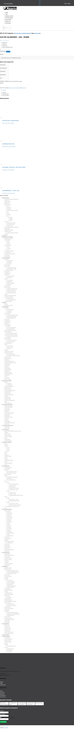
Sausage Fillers (7, 287)
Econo (8, 491)
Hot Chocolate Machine (9, 251)
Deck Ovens (7, 221)
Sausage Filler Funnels (11, 291)
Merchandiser (7, 421)
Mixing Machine (7, 439)
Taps (5, 507)
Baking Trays (7, 200)
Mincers (6, 278)
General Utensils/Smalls (9, 541)
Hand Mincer (9, 281)
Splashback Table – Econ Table (15, 505)
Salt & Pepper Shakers (9, 460)
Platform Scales (8, 629)
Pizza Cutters (7, 556)
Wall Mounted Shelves (11, 480)
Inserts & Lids (7, 544)
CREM (8, 246)
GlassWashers (7, 393)
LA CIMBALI (9, 248)
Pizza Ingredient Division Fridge (10, 601)
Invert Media (6, 727)
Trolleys (6, 647)
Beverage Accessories (9, 238)
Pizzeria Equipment (5, 552)
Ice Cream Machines (8, 593)
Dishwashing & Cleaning (6, 380)
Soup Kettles (7, 375)
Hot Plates (7, 420)
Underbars (7, 611)
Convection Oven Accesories (12, 336)
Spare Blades (9, 262)
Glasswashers (9, 385)
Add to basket (2, 51)
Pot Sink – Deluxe (12, 485)
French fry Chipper (8, 436)
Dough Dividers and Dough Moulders (11, 227)
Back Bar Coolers (8, 568)
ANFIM (8, 241)
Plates (6, 457)
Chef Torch (9, 514)
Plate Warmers (7, 368)
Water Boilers (7, 256)
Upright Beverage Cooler (11, 573)
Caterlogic (9, 209)
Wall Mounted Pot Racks (11, 473)
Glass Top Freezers (10, 583)
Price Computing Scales (9, 632)
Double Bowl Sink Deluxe (13, 484)
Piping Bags (9, 527)
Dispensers (7, 411)
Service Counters (8, 474)
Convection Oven (8, 204)
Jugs (5, 453)
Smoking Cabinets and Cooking (10, 295)
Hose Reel (6, 396)
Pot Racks (6, 470)
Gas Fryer (9, 348)
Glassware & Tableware (6, 442)
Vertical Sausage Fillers (11, 292)
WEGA (8, 249)
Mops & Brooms (8, 397)
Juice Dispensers (8, 598)
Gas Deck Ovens (10, 225)
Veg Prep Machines (8, 440)
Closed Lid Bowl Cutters (11, 267)
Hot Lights (7, 418)
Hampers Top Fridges (8, 590)
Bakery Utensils (8, 510)
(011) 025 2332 (9, 3)
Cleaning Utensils (8, 538)
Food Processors (5, 429)
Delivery (1, 691)
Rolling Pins (9, 528)
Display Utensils (8, 414)
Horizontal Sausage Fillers (12, 288)
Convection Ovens (8, 332)
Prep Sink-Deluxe (12, 487)
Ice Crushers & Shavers (9, 594)
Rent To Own (8, 19)
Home (6, 12)
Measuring (9, 520)
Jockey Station (7, 468)
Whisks (8, 534)
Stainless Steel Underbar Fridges (13, 614)
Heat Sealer (7, 274)
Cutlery (6, 446)
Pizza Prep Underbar (8, 563)
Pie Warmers (7, 365)
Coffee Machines (8, 245)
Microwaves (7, 359)
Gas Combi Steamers (10, 329)
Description (4, 90)
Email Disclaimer (3, 695)
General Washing (8, 392)
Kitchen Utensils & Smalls (7, 509)
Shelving (6, 644)
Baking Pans (9, 512)
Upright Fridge (7, 616)
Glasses (6, 452)
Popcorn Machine (8, 369)
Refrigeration (5, 566)
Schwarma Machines (8, 373)
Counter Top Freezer (11, 581)
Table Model (9, 263)
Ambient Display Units (9, 406)
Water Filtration (8, 403)
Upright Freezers (10, 587)
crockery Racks (7, 637)
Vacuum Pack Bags (10, 298)
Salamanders (17, 33)
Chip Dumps (7, 323)
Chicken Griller (7, 322)
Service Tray (7, 551)
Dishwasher (9, 383)
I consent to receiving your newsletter (7, 717)
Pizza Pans (6, 562)
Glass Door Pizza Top (11, 604)
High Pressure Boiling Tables (12, 315)
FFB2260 (13, 168)
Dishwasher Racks (8, 389)
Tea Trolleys (9, 651)
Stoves (6, 376)
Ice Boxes (6, 591)
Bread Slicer (7, 203)
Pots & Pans (7, 548)
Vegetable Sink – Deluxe (13, 489)
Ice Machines (7, 595)
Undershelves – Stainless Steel (13, 506)
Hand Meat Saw (7, 273)
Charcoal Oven (7, 320)
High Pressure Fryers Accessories (13, 355)
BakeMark (9, 207)
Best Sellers (4, 235)
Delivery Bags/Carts (8, 639)
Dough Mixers (7, 228)
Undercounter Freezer (11, 586)
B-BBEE (1, 683)
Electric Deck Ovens (10, 224)
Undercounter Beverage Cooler (13, 572)
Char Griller (7, 319)
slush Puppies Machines (9, 608)
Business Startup (9, 16)
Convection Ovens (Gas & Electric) (11, 334)
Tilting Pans (7, 378)
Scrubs (6, 401)
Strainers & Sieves (10, 533)
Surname (3, 68)
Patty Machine (7, 285)
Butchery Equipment (6, 258)
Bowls (6, 443)
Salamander (37, 33)
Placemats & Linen (8, 456)
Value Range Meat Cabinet (9, 619)
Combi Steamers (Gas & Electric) (10, 330)
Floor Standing (10, 260)
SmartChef (9, 214)
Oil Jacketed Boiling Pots (9, 361)
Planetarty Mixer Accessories (12, 232)
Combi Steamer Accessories (12, 333)
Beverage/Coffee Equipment (7, 237)
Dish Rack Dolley (8, 387)
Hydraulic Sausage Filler (11, 290)
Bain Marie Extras (10, 309)
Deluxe (8, 482)
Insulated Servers (8, 642)
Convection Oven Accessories (12, 210)
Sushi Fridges (7, 609)
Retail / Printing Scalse (9, 633)
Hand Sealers (9, 277)
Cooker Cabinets (8, 337)
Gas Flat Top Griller (10, 341)
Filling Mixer (7, 271)
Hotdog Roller (7, 357)
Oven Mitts (9, 526)
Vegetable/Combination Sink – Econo (16, 495)
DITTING (8, 242)
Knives (8, 449)
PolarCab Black (7, 607)
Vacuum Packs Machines (11, 299)
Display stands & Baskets (9, 413)
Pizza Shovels (7, 565)
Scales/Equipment (5, 623)
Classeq (6, 382)
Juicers (6, 438)
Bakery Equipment (5, 197)
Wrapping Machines (8, 301)
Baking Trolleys (8, 202)
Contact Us (7, 21)
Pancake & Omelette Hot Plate (10, 362)
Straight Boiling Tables (11, 318)
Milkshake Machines (8, 600)
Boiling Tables (7, 313)
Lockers (6, 643)
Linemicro (11, 218)
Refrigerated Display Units (10, 422)
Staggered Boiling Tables (11, 316)
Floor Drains (7, 426)
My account (8, 23)
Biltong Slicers (7, 265)
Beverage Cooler (8, 569)
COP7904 (8, 145)
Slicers (6, 294)
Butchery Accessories (9, 270)
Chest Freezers (10, 580)
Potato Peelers (10, 542)
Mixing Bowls (9, 521)
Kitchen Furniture (5, 466)
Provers (6, 234)
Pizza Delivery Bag (8, 558)
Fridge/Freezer (7, 588)
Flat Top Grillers (8, 339)
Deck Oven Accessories (11, 223)
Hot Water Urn (7, 252)
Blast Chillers (7, 574)
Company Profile (3, 684)
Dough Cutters (9, 517)
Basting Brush (9, 513)
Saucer (6, 461)
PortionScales (7, 630)
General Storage (8, 640)
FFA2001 (10, 121)
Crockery (6, 445)
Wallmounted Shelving (11, 646)
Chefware (4, 302)
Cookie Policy (2, 694)
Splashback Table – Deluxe (14, 500)
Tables (6, 496)
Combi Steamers (8, 325)
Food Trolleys (9, 650)
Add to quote (8, 51)
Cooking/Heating (26, 33)
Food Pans (6, 540)
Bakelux (10, 217)
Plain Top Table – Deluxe (13, 499)
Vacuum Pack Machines (9, 297)
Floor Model (9, 311)
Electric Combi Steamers (11, 327)
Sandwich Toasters (8, 372)
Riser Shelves (9, 478)
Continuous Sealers (10, 276)
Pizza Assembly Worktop (9, 555)
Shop (6, 14)
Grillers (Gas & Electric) (9, 351)
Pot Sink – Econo (12, 492)
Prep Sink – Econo (12, 494)
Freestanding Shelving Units (12, 477)
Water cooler (7, 621)
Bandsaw (6, 259)
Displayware (7, 415)
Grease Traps (7, 428)
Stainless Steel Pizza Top (11, 605)
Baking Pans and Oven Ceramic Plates (11, 199)
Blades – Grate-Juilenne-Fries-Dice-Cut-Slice (13, 431)
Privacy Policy (2, 692)
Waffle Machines (8, 379)
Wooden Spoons (10, 535)
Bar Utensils (7, 537)
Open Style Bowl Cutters (11, 269)
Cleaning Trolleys (10, 648)
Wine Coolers (7, 622)
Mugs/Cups (7, 454)
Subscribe (3, 721)
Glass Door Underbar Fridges (12, 612)
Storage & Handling (6, 636)
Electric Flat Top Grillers (11, 340)
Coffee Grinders (8, 239)
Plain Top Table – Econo (13, 503)
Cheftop (8, 326)
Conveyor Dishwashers (9, 386)
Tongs (6, 464)
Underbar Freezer (10, 615)
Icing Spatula (9, 519)
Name (2, 65)
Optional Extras (8, 399)
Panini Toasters (8, 364)
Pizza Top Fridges (8, 602)
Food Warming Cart (8, 343)
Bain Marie (7, 308)
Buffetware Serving (8, 407)
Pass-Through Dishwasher (10, 400)
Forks (8, 447)
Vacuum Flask (7, 255)
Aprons (6, 304)
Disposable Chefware (9, 305)
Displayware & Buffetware (7, 404)
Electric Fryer (9, 345)
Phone (3, 74)
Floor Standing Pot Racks (12, 471)
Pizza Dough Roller (8, 559)
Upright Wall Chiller (8, 618)
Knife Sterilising (8, 547)
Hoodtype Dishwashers (9, 394)
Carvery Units (7, 408)
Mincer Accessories (10, 283)
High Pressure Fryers (9, 352)
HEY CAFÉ (8, 244)
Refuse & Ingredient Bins (9, 549)
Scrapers (8, 530)
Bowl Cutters (7, 266)
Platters (6, 459)
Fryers (6, 344)
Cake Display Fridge (8, 576)
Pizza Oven (7, 366)
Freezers (6, 579)
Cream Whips (9, 516)
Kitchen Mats (7, 545)
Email (2, 71)
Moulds (8, 523)
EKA (7, 211)
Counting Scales (8, 628)
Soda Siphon (9, 531)
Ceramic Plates (7, 554)
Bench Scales (7, 625)
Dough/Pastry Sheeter (9, 230)
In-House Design (9, 18)
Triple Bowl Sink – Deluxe (14, 488)
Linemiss (10, 220)
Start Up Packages (5, 635)
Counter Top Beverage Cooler (12, 570)
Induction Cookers (8, 358)
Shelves (6, 475)
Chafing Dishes (7, 410)
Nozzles (8, 524)
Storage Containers (8, 463)
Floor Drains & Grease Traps (7, 425)
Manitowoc (9, 597)
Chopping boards (8, 435)
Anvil (8, 206)
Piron (8, 213)
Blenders (6, 432)
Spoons (8, 450)
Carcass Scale (7, 626)
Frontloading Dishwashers (10, 390)
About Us (1, 681)
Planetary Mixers (8, 231)
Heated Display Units (8, 417)
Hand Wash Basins (8, 467)
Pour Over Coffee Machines (10, 253)
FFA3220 (10, 191)
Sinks (6, 481)
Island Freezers (10, 584)
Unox (8, 216)
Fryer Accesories (10, 347)
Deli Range (6, 577)
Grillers (6, 350)
